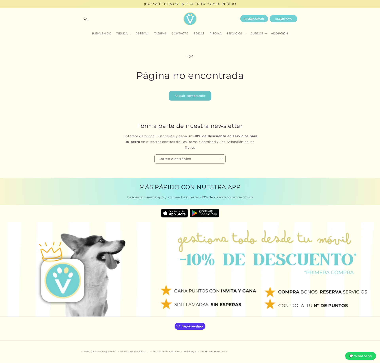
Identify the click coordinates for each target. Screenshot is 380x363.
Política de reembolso (214, 351)
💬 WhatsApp (360, 356)
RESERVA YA (283, 18)
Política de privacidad (133, 351)
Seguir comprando (190, 96)
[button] (85, 18)
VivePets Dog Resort (103, 351)
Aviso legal (190, 351)
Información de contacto (165, 351)
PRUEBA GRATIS (254, 18)
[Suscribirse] (221, 159)
